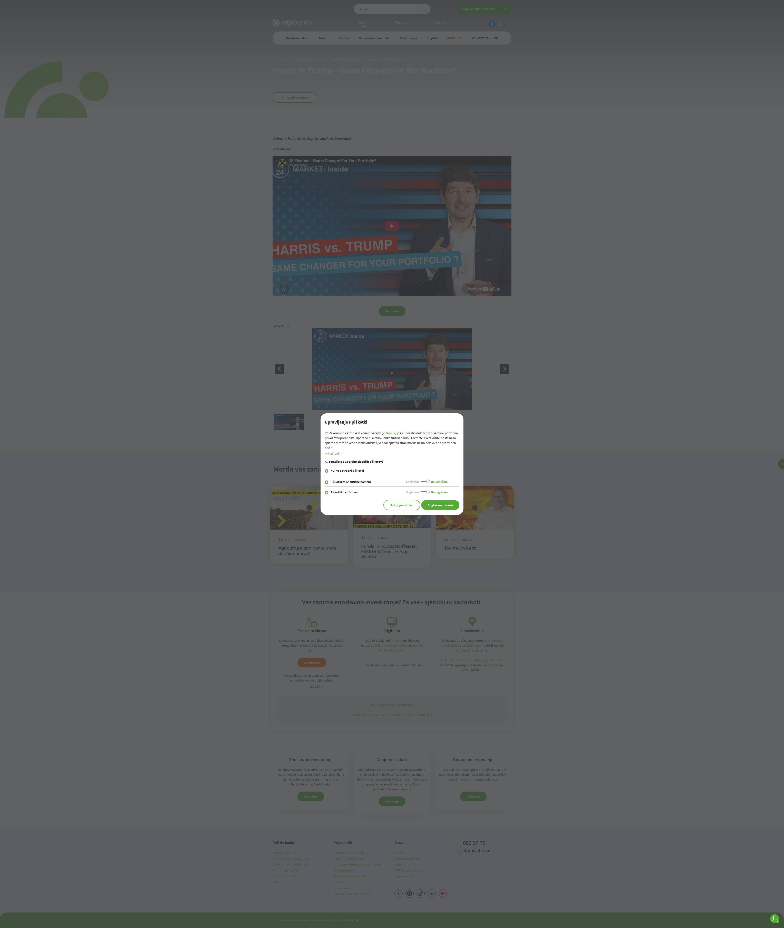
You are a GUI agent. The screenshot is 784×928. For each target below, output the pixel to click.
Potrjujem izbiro (401, 505)
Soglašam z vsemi (440, 505)
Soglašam (412, 482)
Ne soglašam (439, 482)
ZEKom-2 (389, 433)
